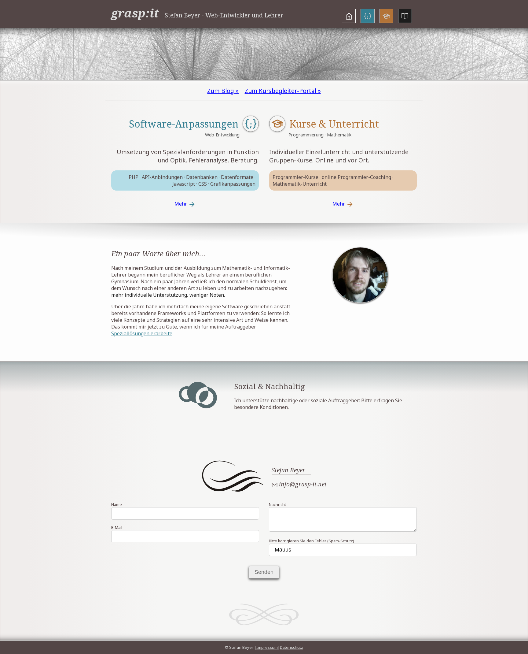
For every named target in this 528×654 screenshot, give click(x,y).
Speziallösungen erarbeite (141, 333)
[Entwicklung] (367, 16)
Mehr (181, 203)
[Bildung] (386, 16)
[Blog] (405, 16)
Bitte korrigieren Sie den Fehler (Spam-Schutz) (311, 541)
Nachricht (277, 504)
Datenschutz (291, 647)
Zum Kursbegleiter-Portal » (283, 91)
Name (116, 504)
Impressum (267, 647)
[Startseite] (349, 16)
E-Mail (116, 527)
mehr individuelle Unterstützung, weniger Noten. (168, 295)
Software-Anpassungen (184, 123)
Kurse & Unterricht (334, 123)
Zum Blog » (223, 91)
